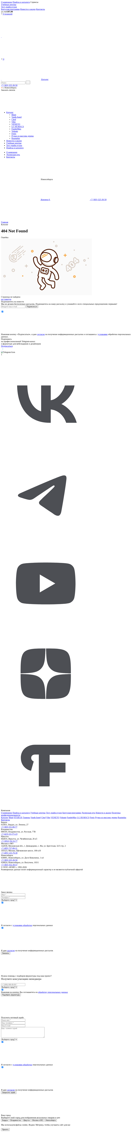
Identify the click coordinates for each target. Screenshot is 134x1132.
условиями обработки (22, 925)
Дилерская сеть (13, 155)
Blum (14, 115)
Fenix (14, 134)
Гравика (26, 817)
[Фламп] (45, 808)
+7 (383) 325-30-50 (9, 85)
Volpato (15, 131)
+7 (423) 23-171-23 (9, 834)
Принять (5, 1130)
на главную (6, 299)
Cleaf (14, 119)
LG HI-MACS (18, 126)
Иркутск (26, 1120)
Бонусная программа (10, 9)
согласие (41, 334)
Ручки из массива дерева (23, 136)
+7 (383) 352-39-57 (9, 865)
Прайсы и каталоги (21, 2)
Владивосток (15, 1120)
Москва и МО (37, 1120)
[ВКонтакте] (45, 447)
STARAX (18, 817)
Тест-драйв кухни (9, 7)
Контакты (40, 9)
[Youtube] (45, 627)
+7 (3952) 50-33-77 (9, 841)
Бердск (5, 1120)
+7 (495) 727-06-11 (9, 848)
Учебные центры (8, 4)
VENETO (16, 124)
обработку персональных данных (53, 992)
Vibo (14, 122)
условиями (103, 334)
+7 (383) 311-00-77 (9, 827)
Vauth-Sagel (17, 117)
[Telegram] (45, 537)
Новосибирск (51, 1120)
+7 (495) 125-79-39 (9, 853)
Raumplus (16, 138)
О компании (6, 2)
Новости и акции (28, 9)
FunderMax (16, 129)
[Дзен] (45, 718)
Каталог (45, 79)
